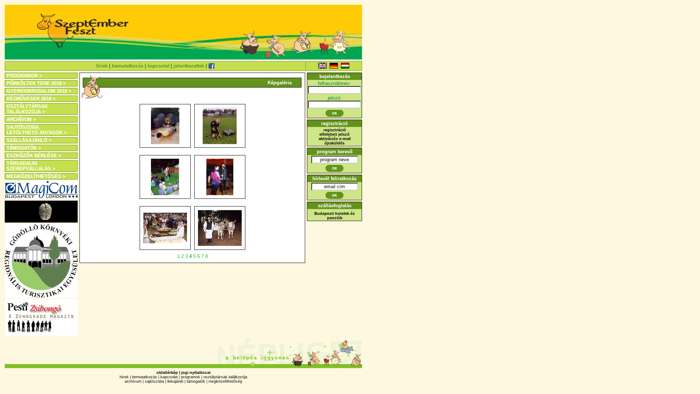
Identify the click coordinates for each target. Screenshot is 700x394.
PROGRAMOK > (24, 75)
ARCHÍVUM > (21, 119)
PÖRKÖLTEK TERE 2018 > (36, 83)
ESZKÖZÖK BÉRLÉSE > (34, 155)
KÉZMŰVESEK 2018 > (31, 98)
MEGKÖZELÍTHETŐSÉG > (36, 176)
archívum (133, 381)
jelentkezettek (189, 66)
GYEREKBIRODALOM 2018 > (39, 91)
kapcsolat (158, 66)
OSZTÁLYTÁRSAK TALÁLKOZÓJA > (27, 109)
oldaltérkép (167, 372)
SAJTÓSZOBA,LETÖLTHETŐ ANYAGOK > (37, 129)
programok (190, 377)
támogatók (196, 381)
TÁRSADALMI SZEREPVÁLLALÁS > (31, 166)
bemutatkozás (127, 66)
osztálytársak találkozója (225, 377)
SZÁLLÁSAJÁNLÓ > (29, 140)
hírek (102, 66)
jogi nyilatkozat (196, 372)
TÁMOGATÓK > (24, 148)
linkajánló (175, 381)
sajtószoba (154, 381)
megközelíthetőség (225, 381)
